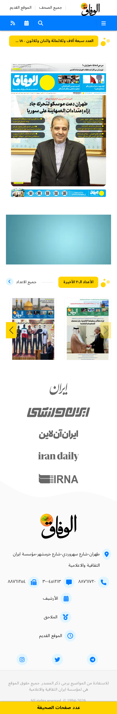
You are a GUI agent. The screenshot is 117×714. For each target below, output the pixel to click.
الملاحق (50, 617)
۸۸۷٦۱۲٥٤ (17, 581)
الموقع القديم (21, 7)
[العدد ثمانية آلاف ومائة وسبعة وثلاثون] (88, 331)
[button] (11, 330)
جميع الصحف (50, 7)
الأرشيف (50, 598)
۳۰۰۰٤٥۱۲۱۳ (51, 581)
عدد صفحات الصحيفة (58, 708)
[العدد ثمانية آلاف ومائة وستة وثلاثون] (33, 331)
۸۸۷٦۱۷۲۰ (86, 581)
